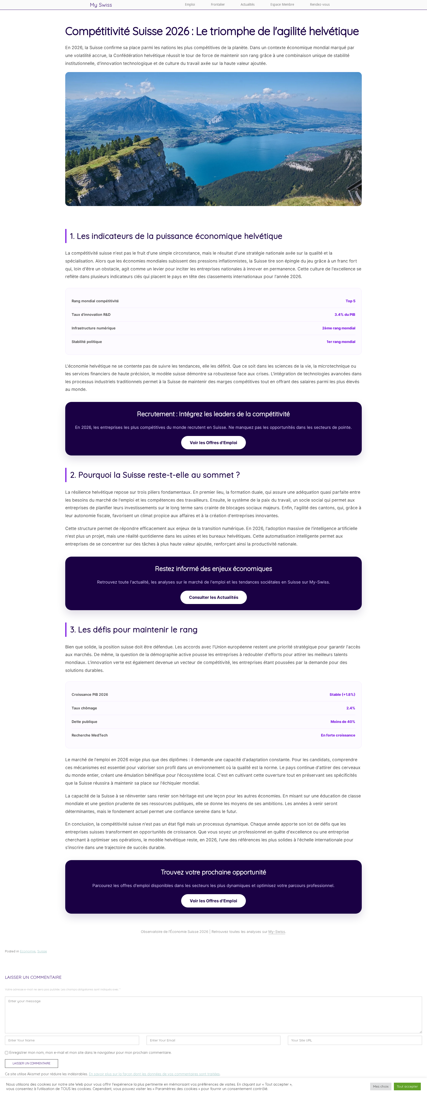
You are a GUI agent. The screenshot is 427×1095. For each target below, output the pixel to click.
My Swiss (101, 4)
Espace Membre (282, 4)
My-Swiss (276, 931)
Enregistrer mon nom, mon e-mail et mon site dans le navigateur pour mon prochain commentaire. (90, 1052)
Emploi (190, 4)
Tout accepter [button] (407, 1086)
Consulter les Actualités (213, 597)
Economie (28, 951)
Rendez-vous (320, 4)
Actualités (248, 4)
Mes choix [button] (380, 1086)
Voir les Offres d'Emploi (213, 442)
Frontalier (218, 4)
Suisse (42, 951)
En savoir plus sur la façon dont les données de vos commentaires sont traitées (154, 1074)
